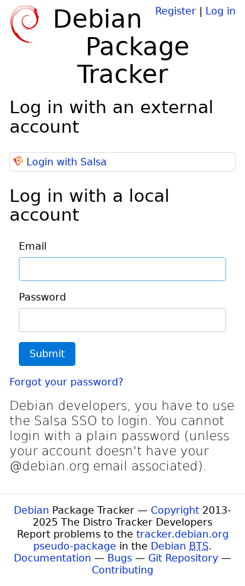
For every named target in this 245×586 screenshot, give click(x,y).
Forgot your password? (66, 382)
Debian (31, 510)
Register (175, 11)
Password (42, 297)
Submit (47, 354)
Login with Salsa (66, 162)
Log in (220, 11)
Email (32, 246)
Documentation (52, 558)
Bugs (119, 558)
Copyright (175, 510)
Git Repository (183, 558)
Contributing (122, 570)
